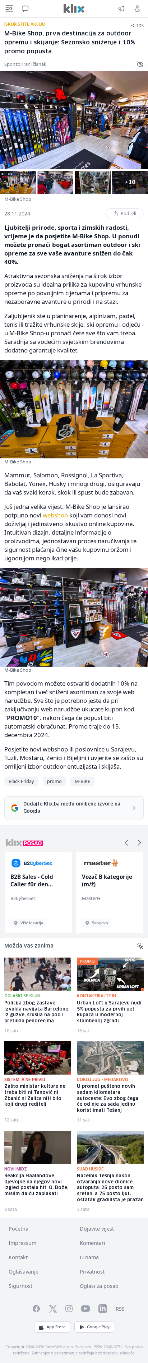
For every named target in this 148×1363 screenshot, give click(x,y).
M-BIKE (82, 781)
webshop (55, 515)
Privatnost (92, 1271)
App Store (56, 1326)
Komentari (92, 1243)
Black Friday (21, 781)
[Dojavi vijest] (121, 8)
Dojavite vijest (97, 1228)
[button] (126, 842)
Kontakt (18, 1257)
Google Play (98, 1326)
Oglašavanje (23, 1271)
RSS (120, 1308)
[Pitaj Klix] (25, 8)
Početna (18, 1228)
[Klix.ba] (74, 8)
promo (54, 781)
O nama (89, 1257)
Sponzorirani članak (25, 64)
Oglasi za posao (99, 1285)
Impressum (22, 1243)
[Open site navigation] (9, 8)
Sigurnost (20, 1285)
